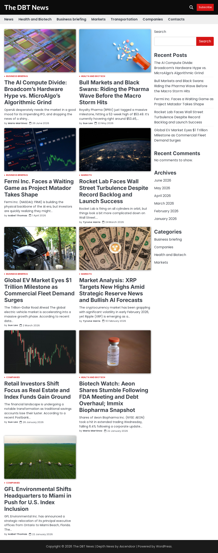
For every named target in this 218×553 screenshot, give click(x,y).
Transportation (124, 19)
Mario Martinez (17, 123)
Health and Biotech (35, 19)
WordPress (164, 546)
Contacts (176, 19)
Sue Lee (88, 123)
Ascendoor (127, 546)
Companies (153, 19)
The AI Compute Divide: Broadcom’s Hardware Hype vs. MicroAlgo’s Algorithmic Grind (35, 92)
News (8, 19)
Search (160, 31)
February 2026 (166, 211)
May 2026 (162, 188)
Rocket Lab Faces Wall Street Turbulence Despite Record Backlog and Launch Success (113, 191)
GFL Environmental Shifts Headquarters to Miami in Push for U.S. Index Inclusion (37, 499)
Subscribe (205, 7)
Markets (98, 19)
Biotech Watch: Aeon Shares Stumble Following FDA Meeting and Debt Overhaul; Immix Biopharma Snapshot (113, 396)
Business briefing (71, 19)
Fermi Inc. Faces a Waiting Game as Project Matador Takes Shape (39, 188)
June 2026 (162, 180)
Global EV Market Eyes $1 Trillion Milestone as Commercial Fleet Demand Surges (39, 290)
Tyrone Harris (91, 222)
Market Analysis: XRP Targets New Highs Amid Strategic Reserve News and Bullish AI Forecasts (112, 290)
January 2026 (165, 218)
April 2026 (162, 195)
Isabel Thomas (17, 215)
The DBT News (26, 7)
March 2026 (164, 203)
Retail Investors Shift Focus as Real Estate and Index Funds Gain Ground (37, 390)
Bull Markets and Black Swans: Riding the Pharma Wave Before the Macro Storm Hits (114, 92)
